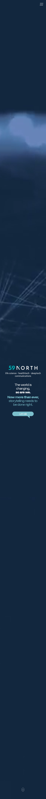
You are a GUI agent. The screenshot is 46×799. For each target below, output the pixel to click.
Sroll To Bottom (23, 790)
